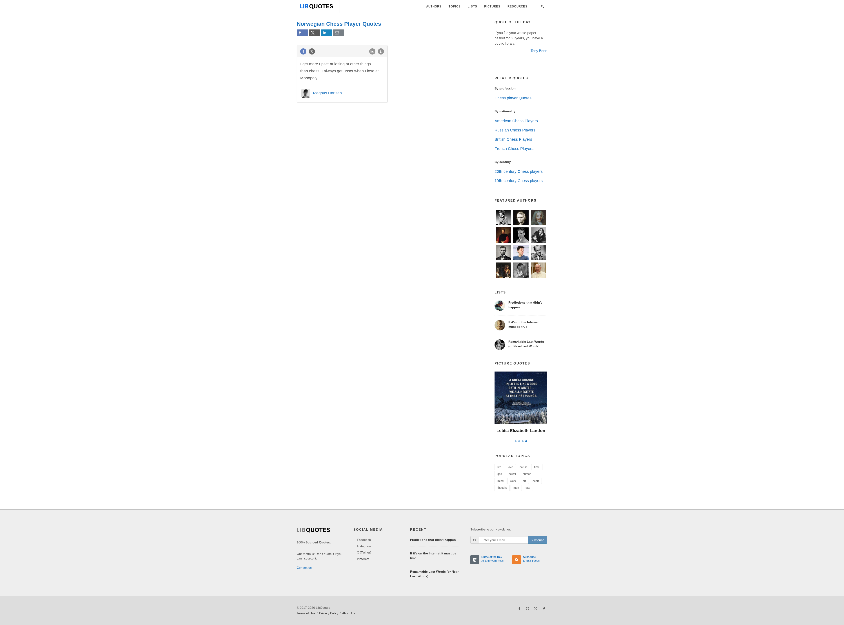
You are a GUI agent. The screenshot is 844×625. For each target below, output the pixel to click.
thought (502, 487)
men (516, 487)
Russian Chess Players (515, 130)
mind (500, 481)
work (513, 481)
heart (536, 481)
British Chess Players (513, 139)
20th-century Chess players (519, 171)
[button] (542, 5)
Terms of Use (306, 613)
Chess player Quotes (513, 98)
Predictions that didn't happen (433, 539)
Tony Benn (539, 51)
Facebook (364, 539)
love (510, 467)
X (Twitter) (364, 552)
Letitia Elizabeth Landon (521, 430)
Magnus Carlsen (327, 93)
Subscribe (537, 540)
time (537, 467)
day (528, 487)
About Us (348, 613)
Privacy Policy (328, 613)
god (499, 474)
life (499, 467)
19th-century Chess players (519, 181)
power (512, 474)
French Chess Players (514, 148)
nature (524, 467)
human (527, 474)
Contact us (304, 567)
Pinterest (363, 559)
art (524, 481)
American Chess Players (516, 121)
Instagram (364, 546)
